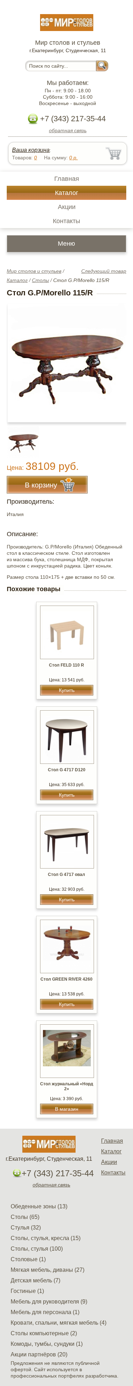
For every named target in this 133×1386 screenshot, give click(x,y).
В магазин (66, 1109)
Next (118, 438)
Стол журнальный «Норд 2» (66, 1086)
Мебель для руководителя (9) (49, 1302)
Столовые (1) (28, 1259)
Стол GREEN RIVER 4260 (66, 979)
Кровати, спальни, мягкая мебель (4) (58, 1323)
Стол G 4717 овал (66, 874)
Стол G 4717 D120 (66, 769)
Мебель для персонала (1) (45, 1312)
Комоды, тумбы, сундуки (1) (47, 1344)
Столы (40, 280)
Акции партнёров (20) (39, 1354)
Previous (20, 438)
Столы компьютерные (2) (44, 1333)
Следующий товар (103, 271)
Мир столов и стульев (34, 271)
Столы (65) (25, 1217)
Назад (18, 359)
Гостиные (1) (27, 1291)
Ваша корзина (31, 150)
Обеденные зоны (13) (39, 1206)
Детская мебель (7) (35, 1280)
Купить (66, 690)
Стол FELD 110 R (66, 665)
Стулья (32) (26, 1228)
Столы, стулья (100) (37, 1249)
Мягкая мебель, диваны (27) (47, 1270)
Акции (67, 206)
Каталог (66, 192)
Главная (66, 178)
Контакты (66, 221)
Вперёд (114, 359)
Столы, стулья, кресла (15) (46, 1238)
